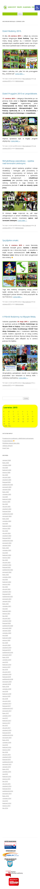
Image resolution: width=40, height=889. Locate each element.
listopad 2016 (6, 733)
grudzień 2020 (6, 621)
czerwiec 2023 (6, 550)
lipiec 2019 (5, 657)
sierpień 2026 (6, 460)
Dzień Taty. (5, 448)
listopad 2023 (6, 538)
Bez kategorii (27, 79)
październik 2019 (7, 652)
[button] (37, 7)
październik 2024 (7, 514)
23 (9, 421)
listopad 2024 (6, 511)
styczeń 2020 (6, 645)
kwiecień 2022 (6, 582)
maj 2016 (5, 745)
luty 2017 (5, 725)
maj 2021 (5, 609)
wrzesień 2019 (6, 655)
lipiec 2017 (5, 713)
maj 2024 (5, 523)
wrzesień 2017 (6, 711)
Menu (20, 14)
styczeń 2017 (6, 728)
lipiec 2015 (5, 769)
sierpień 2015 (6, 767)
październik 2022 (7, 570)
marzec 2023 (6, 557)
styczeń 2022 (6, 589)
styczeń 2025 (6, 506)
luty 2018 (5, 699)
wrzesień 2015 (6, 764)
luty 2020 (5, 643)
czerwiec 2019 (6, 660)
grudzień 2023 (6, 536)
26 (23, 421)
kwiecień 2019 (6, 665)
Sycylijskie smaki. (10, 240)
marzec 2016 (6, 750)
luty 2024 (5, 531)
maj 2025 (5, 497)
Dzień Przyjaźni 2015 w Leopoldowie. (19, 93)
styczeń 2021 (6, 618)
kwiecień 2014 (6, 803)
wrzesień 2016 (6, 737)
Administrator (19, 81)
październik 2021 (7, 596)
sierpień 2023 (6, 545)
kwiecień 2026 (6, 470)
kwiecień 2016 (6, 747)
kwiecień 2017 (6, 720)
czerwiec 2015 (6, 772)
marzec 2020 (6, 640)
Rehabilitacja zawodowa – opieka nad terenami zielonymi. (18, 162)
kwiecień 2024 (6, 526)
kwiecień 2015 (6, 776)
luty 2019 (5, 669)
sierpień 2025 (6, 489)
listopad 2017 (6, 706)
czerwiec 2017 (6, 716)
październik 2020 (7, 626)
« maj (5, 426)
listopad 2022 (6, 567)
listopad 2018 (6, 677)
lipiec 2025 (5, 492)
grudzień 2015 (6, 757)
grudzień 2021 (6, 592)
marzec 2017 (6, 723)
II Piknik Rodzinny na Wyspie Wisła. (19, 316)
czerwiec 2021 (6, 606)
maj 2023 (5, 553)
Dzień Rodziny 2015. (11, 31)
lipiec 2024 (5, 519)
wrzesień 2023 (6, 543)
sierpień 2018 (6, 684)
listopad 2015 (6, 759)
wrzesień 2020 (6, 628)
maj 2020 (5, 635)
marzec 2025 (6, 502)
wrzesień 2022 (6, 572)
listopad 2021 (6, 594)
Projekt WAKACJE (7, 441)
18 (18, 419)
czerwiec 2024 (6, 521)
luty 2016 (5, 752)
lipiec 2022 (5, 575)
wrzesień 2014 (6, 793)
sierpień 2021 (6, 601)
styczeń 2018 (6, 701)
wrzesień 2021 (6, 599)
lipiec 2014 (5, 796)
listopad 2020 (6, 623)
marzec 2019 (6, 667)
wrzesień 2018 (6, 682)
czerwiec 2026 (6, 465)
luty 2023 (5, 560)
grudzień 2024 (6, 509)
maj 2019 (5, 662)
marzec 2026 (6, 472)
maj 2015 (5, 774)
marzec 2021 (6, 613)
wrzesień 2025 (6, 487)
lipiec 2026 (5, 463)
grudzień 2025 (6, 480)
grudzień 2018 (6, 674)
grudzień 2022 (6, 565)
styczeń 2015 (6, 784)
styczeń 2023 (6, 562)
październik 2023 (7, 540)
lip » (9, 426)
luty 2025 (5, 504)
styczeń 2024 (6, 533)
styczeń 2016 (6, 755)
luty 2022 (5, 587)
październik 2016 (7, 735)
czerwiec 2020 (6, 633)
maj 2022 (5, 579)
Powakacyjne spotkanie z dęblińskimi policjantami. (18, 438)
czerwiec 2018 (6, 689)
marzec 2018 (6, 696)
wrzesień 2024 (6, 516)
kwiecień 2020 (6, 638)
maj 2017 (5, 718)
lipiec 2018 (5, 686)
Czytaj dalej (20, 74)
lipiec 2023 (5, 548)
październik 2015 (7, 762)
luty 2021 (5, 616)
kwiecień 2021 (6, 611)
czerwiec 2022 (6, 577)
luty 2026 (5, 475)
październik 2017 (7, 708)
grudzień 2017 (6, 703)
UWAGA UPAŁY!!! (7, 446)
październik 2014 (7, 791)
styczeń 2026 (6, 477)
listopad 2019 (6, 650)
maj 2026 (5, 467)
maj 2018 (5, 691)
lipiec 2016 (5, 740)
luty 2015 (5, 781)
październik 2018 (7, 679)
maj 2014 (5, 801)
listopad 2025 (6, 482)
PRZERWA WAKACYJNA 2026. (11, 443)
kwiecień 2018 (6, 694)
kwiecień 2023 (6, 555)
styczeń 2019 (6, 672)
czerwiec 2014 (6, 798)
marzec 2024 (6, 528)
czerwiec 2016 (6, 742)
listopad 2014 (6, 789)
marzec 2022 (6, 584)
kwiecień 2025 (6, 499)
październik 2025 (7, 484)
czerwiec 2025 (6, 494)
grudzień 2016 (6, 730)
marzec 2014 (6, 806)
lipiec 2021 (5, 604)
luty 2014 (5, 808)
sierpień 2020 (6, 630)
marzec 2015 (6, 779)
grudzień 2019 (6, 647)
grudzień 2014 (6, 786)
